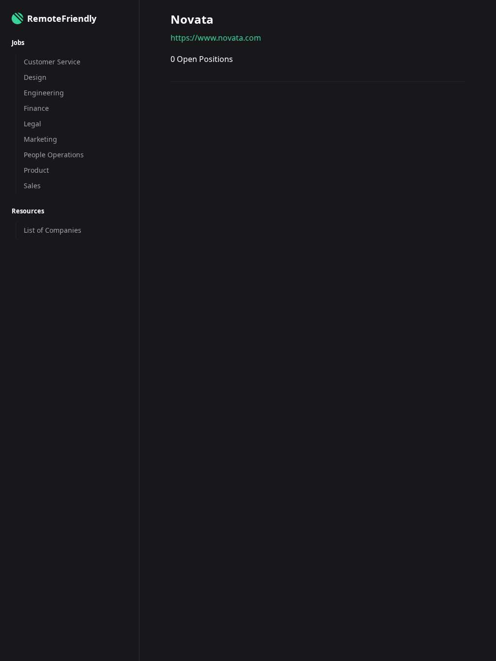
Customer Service (52, 61)
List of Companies (52, 230)
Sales (32, 185)
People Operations (54, 154)
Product (36, 170)
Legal (32, 123)
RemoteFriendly (61, 18)
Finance (36, 108)
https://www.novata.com (215, 37)
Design (35, 77)
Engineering (44, 92)
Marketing (40, 139)
